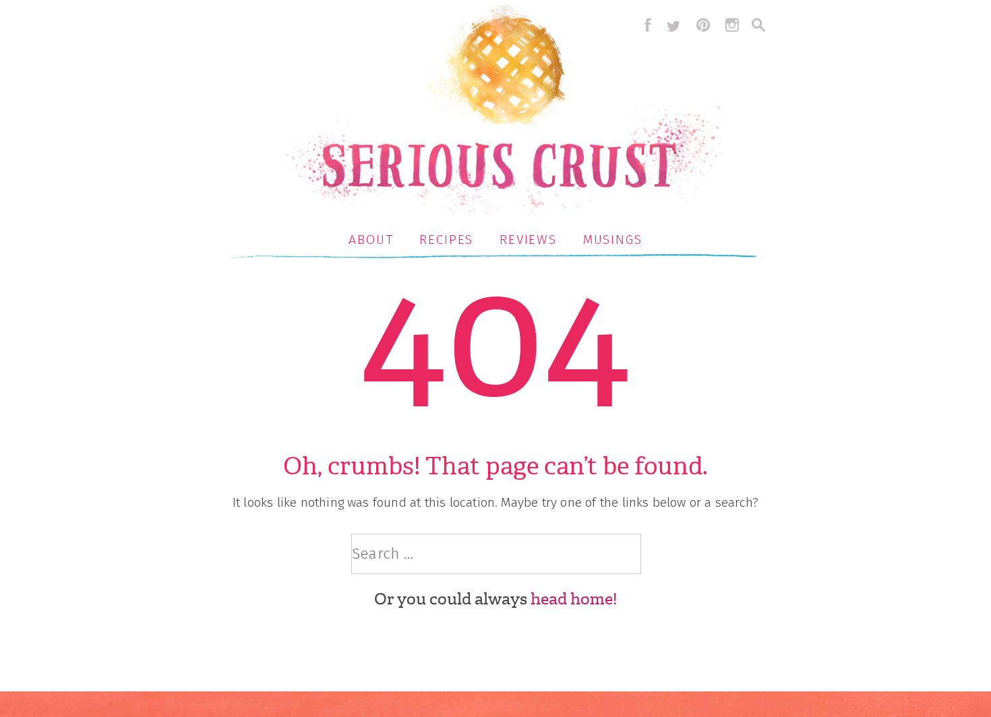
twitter (673, 25)
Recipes (446, 239)
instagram (732, 25)
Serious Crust (502, 112)
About (371, 239)
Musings (612, 239)
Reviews (528, 239)
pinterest (703, 25)
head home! (574, 599)
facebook (644, 25)
